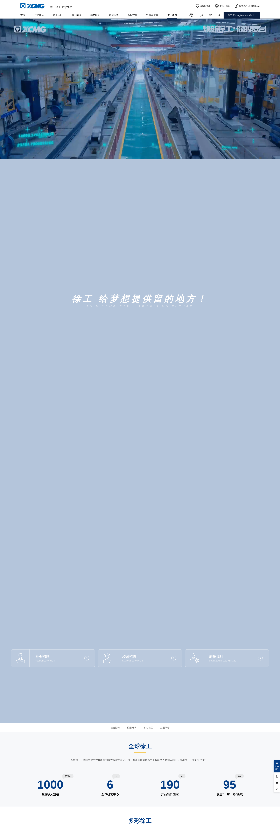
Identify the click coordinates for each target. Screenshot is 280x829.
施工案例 (76, 15)
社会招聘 (115, 727)
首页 (22, 15)
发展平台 (165, 727)
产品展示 (39, 15)
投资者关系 (152, 15)
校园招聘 (131, 727)
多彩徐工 (148, 727)
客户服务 (95, 15)
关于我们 (172, 15)
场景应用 (57, 15)
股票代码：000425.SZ (249, 5)
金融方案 (132, 15)
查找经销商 (224, 5)
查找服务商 (205, 5)
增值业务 (113, 15)
